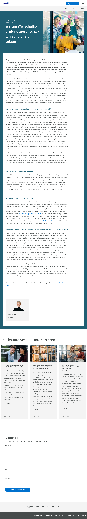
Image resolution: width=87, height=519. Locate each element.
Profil (11, 318)
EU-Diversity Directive (49, 221)
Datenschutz (49, 515)
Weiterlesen (9, 403)
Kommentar (8, 445)
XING (7, 285)
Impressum (38, 515)
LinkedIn (61, 283)
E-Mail (7, 479)
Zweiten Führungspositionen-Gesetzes (30, 214)
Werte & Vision (8, 416)
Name (7, 469)
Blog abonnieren (72, 4)
